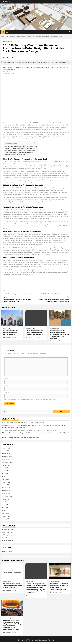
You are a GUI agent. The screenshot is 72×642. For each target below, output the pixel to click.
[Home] (3, 32)
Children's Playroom (8, 535)
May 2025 (5, 473)
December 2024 (6, 488)
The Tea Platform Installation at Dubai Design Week (20, 150)
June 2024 (5, 505)
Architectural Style (7, 41)
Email (6, 385)
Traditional (57, 294)
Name (6, 378)
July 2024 (5, 502)
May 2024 (5, 507)
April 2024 (5, 510)
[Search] (69, 32)
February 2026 (6, 448)
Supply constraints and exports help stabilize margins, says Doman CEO (17, 299)
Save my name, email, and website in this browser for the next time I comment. (31, 399)
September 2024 (7, 496)
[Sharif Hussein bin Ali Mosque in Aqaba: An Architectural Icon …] (12, 318)
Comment (7, 356)
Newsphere (41, 640)
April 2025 (5, 476)
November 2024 (6, 490)
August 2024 (5, 499)
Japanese (37, 294)
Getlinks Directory (7, 551)
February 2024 (6, 516)
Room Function (6, 538)
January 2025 (6, 485)
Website (6, 392)
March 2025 (5, 479)
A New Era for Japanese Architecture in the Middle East (21, 146)
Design (19, 294)
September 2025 (7, 462)
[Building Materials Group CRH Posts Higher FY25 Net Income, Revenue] (12, 571)
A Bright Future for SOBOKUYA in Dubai (16, 155)
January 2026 (6, 451)
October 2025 (6, 459)
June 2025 (5, 471)
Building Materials (7, 532)
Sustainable (51, 294)
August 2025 (5, 465)
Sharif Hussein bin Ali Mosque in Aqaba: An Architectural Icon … (10, 332)
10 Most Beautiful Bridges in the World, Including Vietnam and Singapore (35, 332)
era (32, 294)
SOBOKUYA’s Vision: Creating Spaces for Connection (20, 148)
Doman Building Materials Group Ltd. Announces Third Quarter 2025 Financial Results (54, 299)
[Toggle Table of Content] (35, 143)
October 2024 (6, 493)
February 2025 (6, 482)
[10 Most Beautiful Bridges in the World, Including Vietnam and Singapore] (36, 318)
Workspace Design (7, 540)
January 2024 (6, 519)
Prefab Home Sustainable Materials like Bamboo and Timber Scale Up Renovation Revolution (29, 430)
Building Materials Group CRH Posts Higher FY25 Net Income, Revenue (23, 422)
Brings (14, 294)
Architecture (9, 294)
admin (14, 57)
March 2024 (5, 513)
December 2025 (6, 454)
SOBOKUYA (44, 294)
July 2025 (5, 468)
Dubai (28, 294)
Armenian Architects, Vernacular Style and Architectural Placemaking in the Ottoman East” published (59, 334)
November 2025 (6, 456)
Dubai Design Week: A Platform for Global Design (19, 152)
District (24, 294)
